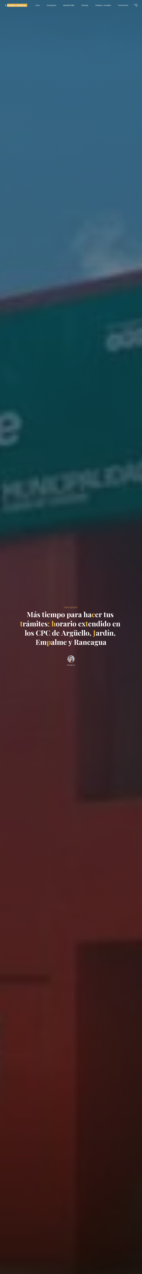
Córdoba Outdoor (16, 5)
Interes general (70, 607)
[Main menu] (136, 5)
